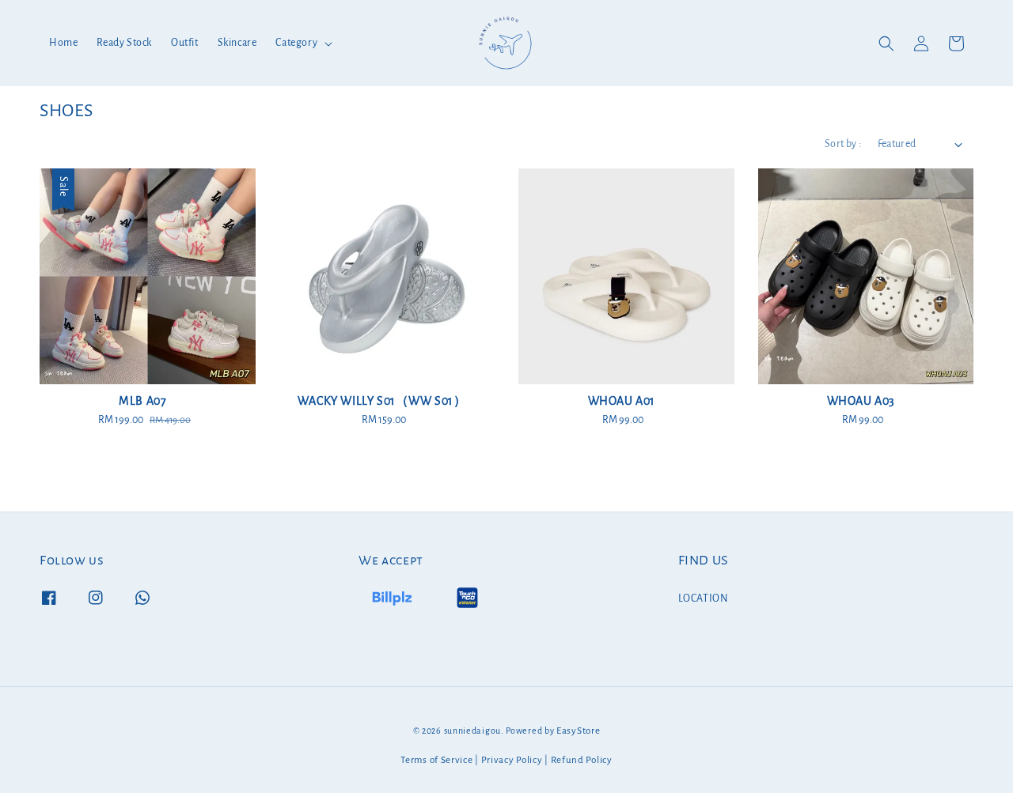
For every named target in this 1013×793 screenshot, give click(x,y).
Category (296, 42)
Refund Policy (582, 760)
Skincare (237, 42)
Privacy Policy (512, 760)
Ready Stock (124, 42)
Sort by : (843, 143)
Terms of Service (436, 760)
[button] (886, 43)
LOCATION (703, 598)
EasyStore (578, 731)
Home (63, 42)
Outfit (185, 42)
